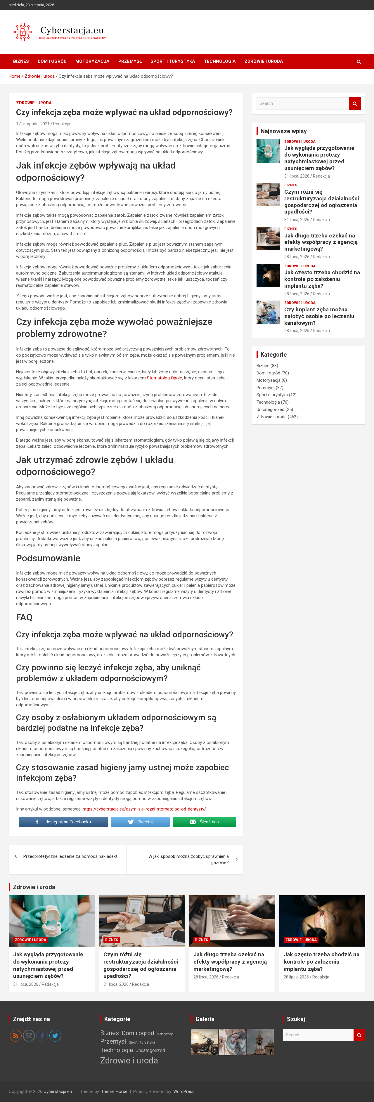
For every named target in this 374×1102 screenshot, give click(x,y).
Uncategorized (270, 409)
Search (355, 103)
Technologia (220, 61)
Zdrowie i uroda (264, 61)
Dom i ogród (52, 61)
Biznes (21, 61)
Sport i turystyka (172, 61)
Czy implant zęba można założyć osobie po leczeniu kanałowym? (319, 316)
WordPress (184, 1091)
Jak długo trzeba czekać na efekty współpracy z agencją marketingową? (321, 242)
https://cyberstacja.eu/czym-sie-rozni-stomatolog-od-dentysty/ (144, 809)
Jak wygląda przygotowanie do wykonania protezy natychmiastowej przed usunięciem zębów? (319, 158)
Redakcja (61, 124)
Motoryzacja (92, 61)
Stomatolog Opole (164, 378)
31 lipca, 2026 (296, 176)
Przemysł (130, 61)
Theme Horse (114, 1091)
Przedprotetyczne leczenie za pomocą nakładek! (70, 856)
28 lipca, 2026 (296, 256)
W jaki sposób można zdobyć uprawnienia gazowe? (188, 859)
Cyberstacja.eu (58, 1091)
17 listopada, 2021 (33, 124)
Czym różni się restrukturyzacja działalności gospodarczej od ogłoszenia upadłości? (321, 201)
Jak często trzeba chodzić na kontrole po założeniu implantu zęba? (322, 279)
